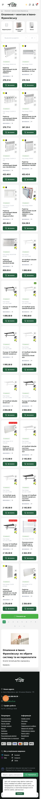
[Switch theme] (26, 5)
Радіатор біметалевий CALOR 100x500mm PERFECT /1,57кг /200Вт (29, 212)
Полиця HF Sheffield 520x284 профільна (10, 545)
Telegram (6, 755)
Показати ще (21, 616)
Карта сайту (25, 733)
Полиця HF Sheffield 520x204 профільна (10, 353)
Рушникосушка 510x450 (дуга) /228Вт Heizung (27, 544)
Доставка (24, 721)
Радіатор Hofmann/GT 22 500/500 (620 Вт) (27, 591)
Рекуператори (6, 721)
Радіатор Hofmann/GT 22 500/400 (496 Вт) (8, 448)
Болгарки (4, 733)
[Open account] (33, 5)
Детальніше (19, 790)
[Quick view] (15, 50)
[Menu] (3, 4)
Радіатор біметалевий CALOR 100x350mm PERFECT (10, 70)
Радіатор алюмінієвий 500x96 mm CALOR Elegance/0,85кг (10, 213)
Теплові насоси (6, 726)
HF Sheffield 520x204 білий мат (29, 260)
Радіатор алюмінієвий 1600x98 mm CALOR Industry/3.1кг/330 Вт (10, 593)
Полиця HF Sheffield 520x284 (29, 402)
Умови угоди (25, 719)
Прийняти (19, 793)
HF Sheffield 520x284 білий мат (10, 402)
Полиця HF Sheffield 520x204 (10, 307)
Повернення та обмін (28, 726)
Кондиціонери (6, 719)
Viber (5, 758)
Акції (22, 738)
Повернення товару (28, 731)
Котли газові (5, 723)
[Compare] (15, 57)
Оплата (23, 723)
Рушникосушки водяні (9, 736)
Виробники (25, 736)
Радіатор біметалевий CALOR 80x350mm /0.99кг (29, 116)
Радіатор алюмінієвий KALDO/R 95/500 (8, 261)
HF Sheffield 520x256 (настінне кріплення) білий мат (29, 354)
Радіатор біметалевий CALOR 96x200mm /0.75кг (29, 69)
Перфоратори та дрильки (10, 738)
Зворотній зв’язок (27, 728)
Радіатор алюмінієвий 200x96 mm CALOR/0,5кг (10, 118)
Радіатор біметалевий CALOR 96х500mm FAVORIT (29, 163)
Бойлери (4, 731)
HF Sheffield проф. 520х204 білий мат (28, 307)
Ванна (3, 728)
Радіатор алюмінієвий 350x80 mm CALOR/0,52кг (10, 165)
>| (24, 626)
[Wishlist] (15, 54)
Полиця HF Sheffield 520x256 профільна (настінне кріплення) (29, 497)
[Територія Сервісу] (12, 4)
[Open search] (30, 5)
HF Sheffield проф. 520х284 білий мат (9, 496)
